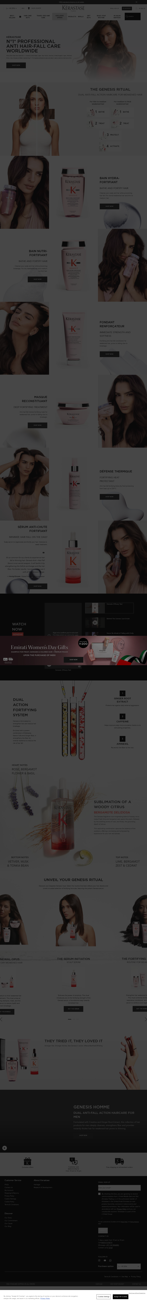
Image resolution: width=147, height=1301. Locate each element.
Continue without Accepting (137, 1293)
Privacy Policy (45, 1298)
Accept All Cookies (120, 1297)
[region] (73, 1295)
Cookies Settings (103, 1297)
